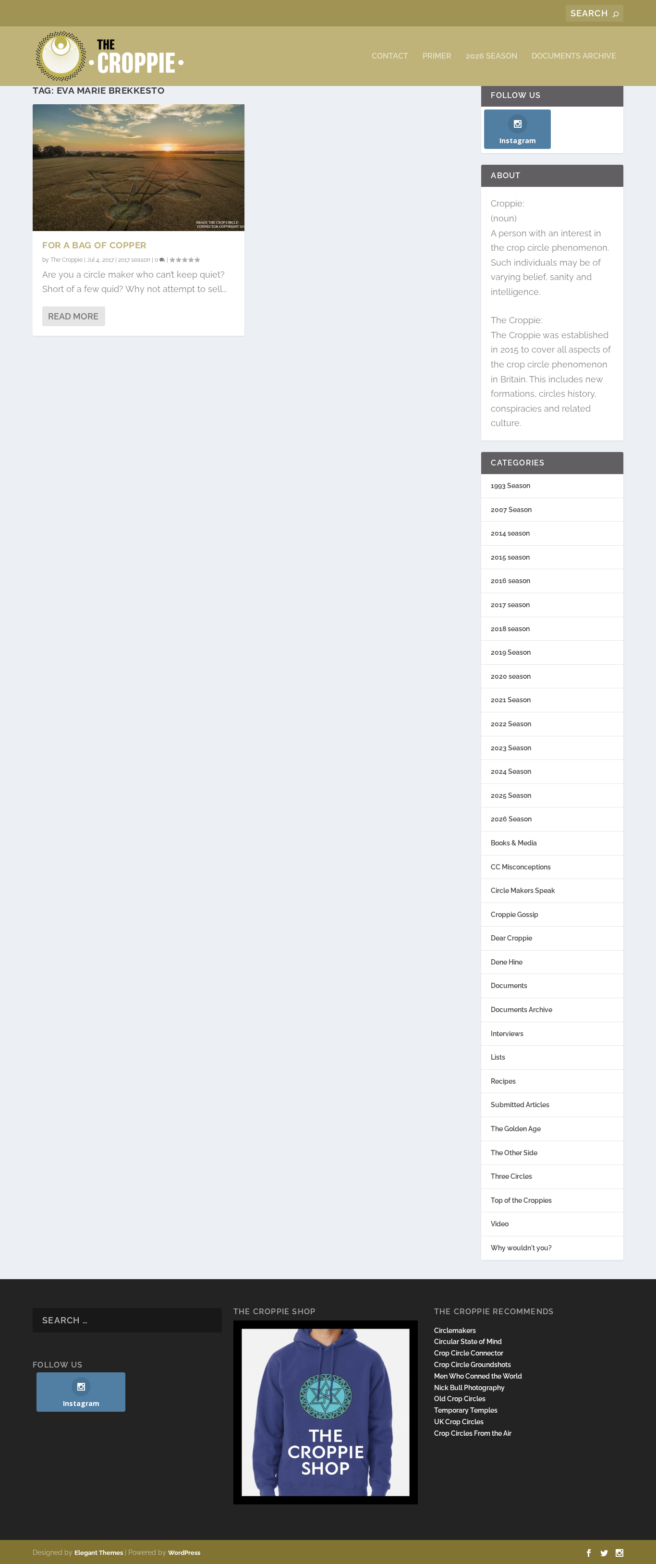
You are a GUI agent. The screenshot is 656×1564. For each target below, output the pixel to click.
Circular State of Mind (468, 1341)
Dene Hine (506, 962)
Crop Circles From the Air (472, 1433)
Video (500, 1224)
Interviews (507, 1034)
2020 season (511, 676)
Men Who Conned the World (478, 1376)
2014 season (510, 533)
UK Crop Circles (459, 1422)
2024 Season (511, 771)
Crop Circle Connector (468, 1353)
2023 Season (511, 748)
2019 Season (511, 652)
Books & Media (514, 843)
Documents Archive (574, 56)
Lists (498, 1057)
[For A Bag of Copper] (138, 167)
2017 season (134, 260)
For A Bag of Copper (94, 245)
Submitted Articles (520, 1105)
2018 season (510, 629)
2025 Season (511, 795)
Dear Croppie (511, 938)
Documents (509, 986)
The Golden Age (516, 1129)
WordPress (184, 1552)
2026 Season (491, 56)
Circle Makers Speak (523, 890)
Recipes (503, 1081)
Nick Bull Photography (469, 1388)
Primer (437, 56)
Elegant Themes (98, 1552)
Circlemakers (455, 1330)
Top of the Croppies (521, 1200)
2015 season (510, 557)
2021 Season (511, 700)
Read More (73, 316)
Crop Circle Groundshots (472, 1364)
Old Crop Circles (460, 1399)
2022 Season (511, 724)
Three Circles (511, 1176)
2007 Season (511, 509)
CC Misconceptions (521, 867)
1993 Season (510, 485)
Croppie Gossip (514, 914)
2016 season (510, 581)
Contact (390, 56)
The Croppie (66, 260)
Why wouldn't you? (521, 1248)
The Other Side (514, 1153)
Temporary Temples (466, 1410)
